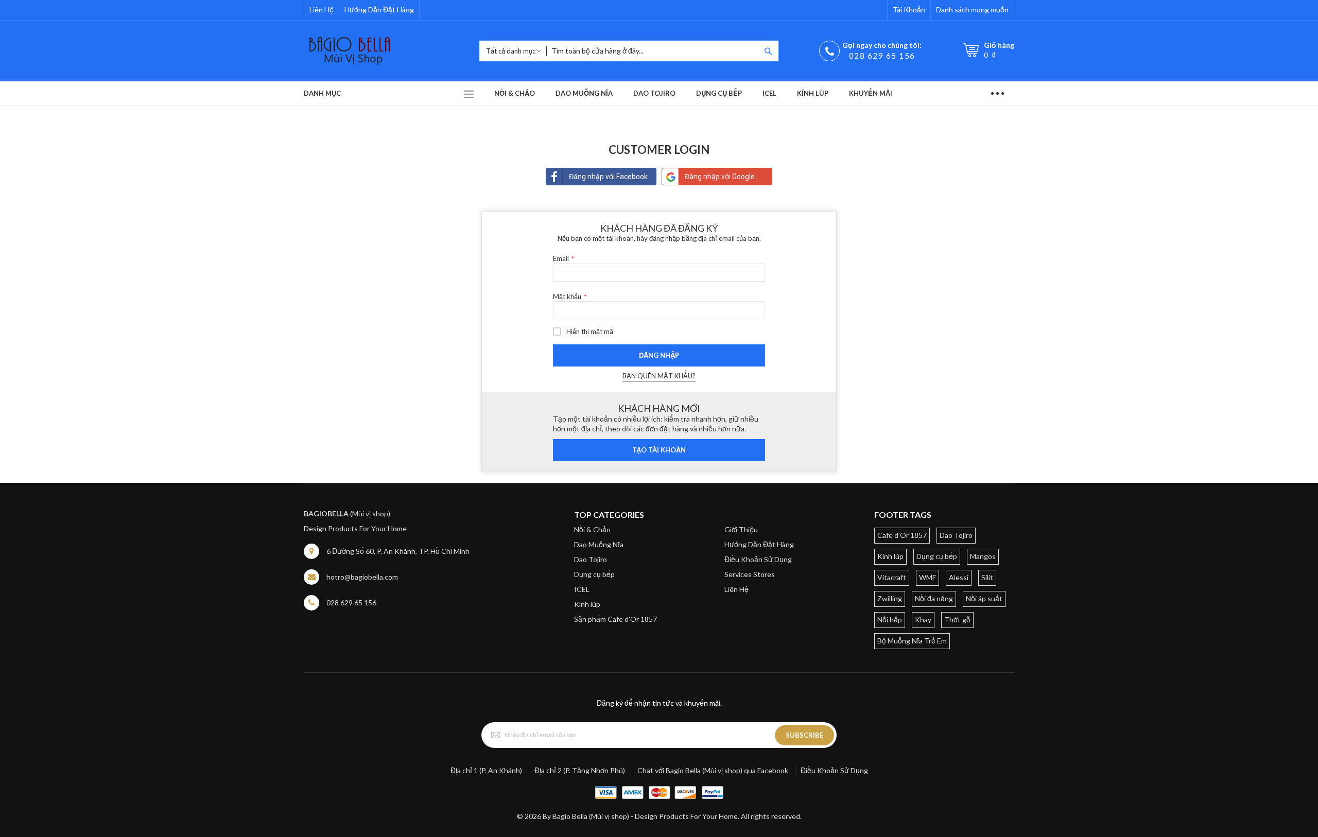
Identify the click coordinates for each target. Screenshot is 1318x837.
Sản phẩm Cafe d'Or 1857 (615, 619)
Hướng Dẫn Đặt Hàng (379, 9)
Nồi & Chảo (592, 529)
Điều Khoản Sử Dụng (758, 559)
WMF (927, 577)
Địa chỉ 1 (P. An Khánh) (486, 770)
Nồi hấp (889, 619)
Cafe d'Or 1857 (902, 535)
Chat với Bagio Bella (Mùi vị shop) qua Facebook (712, 770)
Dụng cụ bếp (594, 574)
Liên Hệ (321, 9)
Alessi (958, 577)
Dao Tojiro (590, 559)
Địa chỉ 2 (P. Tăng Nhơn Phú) (579, 770)
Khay (923, 619)
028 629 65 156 (882, 55)
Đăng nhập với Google (720, 176)
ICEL (581, 589)
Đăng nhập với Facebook (608, 176)
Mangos (983, 556)
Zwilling (889, 598)
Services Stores (749, 574)
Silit (987, 577)
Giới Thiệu (741, 529)
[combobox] (653, 51)
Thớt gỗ (957, 619)
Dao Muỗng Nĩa (598, 544)
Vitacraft (891, 577)
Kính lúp (587, 604)
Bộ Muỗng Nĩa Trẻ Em (912, 640)
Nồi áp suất (984, 598)
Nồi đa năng (934, 598)
